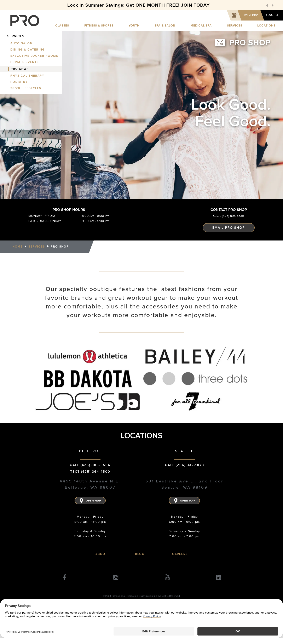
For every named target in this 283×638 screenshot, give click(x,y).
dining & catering (27, 50)
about (101, 554)
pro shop (20, 69)
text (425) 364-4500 (90, 471)
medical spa (201, 25)
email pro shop (228, 227)
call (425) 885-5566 (90, 465)
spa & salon (165, 25)
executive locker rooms (34, 56)
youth (134, 25)
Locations (266, 25)
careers (180, 554)
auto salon (21, 43)
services (234, 25)
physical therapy (27, 76)
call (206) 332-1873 (184, 465)
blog (139, 554)
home (17, 247)
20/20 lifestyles (25, 88)
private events (24, 62)
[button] (267, 5)
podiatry (19, 82)
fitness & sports (98, 25)
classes (62, 25)
